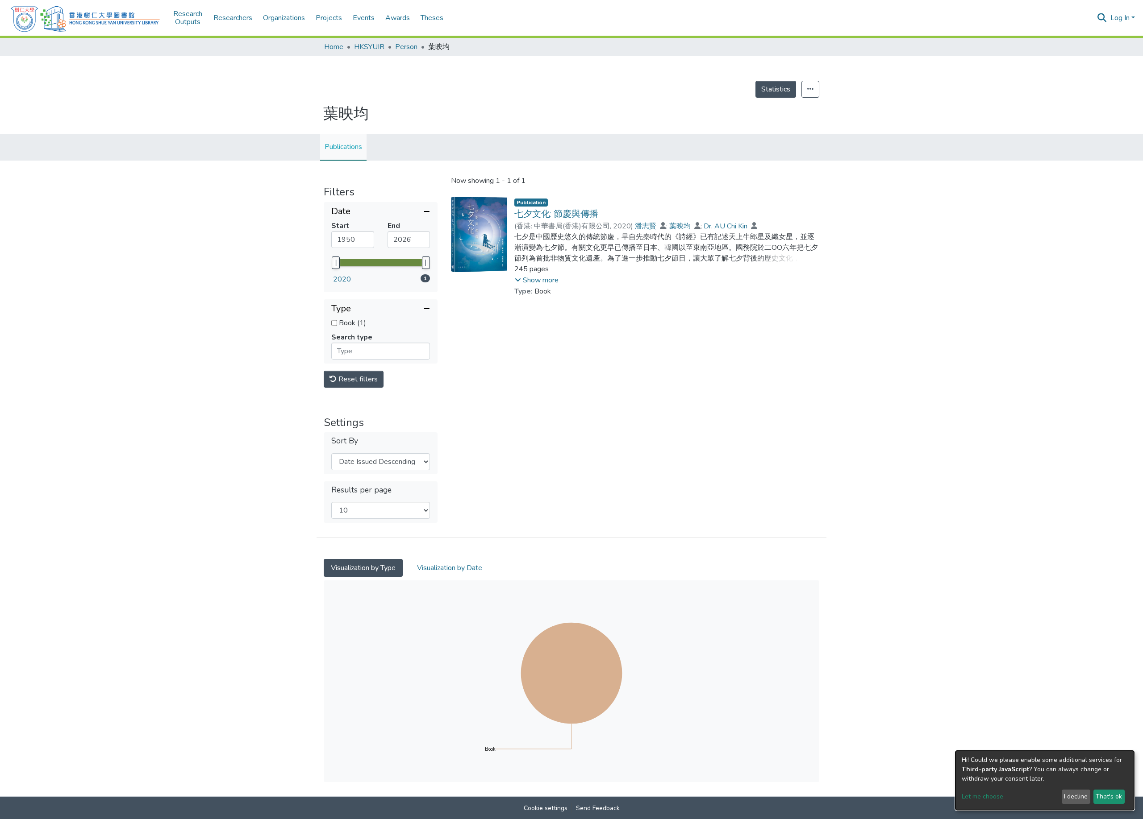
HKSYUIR (369, 47)
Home (333, 47)
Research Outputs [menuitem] (187, 18)
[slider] (336, 262)
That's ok (1109, 796)
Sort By (344, 441)
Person (406, 47)
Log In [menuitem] (1120, 18)
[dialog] (1044, 780)
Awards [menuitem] (397, 18)
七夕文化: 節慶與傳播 (556, 214)
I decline (1076, 796)
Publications (343, 147)
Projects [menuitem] (329, 18)
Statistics (775, 89)
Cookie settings (545, 808)
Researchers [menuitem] (232, 18)
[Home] (85, 18)
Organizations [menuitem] (284, 18)
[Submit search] (1102, 17)
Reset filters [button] (357, 379)
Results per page (361, 490)
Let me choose (982, 796)
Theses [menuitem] (432, 18)
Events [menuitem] (364, 18)
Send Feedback (598, 808)
